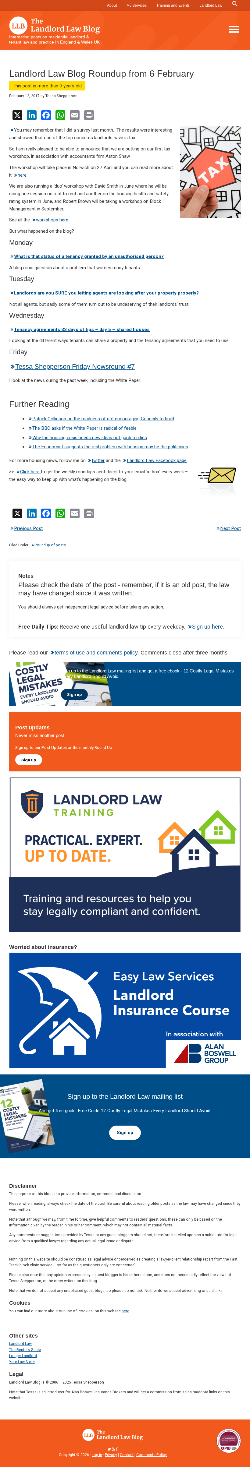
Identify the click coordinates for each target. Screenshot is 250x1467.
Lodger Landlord (23, 1356)
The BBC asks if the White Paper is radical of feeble (84, 428)
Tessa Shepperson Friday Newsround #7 (75, 366)
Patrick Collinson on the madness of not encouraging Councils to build (103, 418)
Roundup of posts (50, 545)
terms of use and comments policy (96, 652)
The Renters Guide (25, 1350)
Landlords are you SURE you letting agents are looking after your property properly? (106, 293)
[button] (235, 4)
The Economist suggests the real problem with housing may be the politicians (110, 447)
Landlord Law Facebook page (157, 460)
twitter (98, 460)
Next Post (230, 528)
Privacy (111, 1455)
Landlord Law (210, 5)
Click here (30, 471)
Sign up (74, 694)
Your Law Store (22, 1362)
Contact (127, 1455)
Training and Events (173, 5)
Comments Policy (151, 1455)
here (22, 175)
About (112, 5)
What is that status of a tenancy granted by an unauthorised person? (89, 256)
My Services (137, 5)
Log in (97, 1455)
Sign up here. (208, 626)
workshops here (52, 220)
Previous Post (28, 528)
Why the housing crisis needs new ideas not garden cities (89, 437)
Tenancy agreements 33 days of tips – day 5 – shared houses (82, 329)
